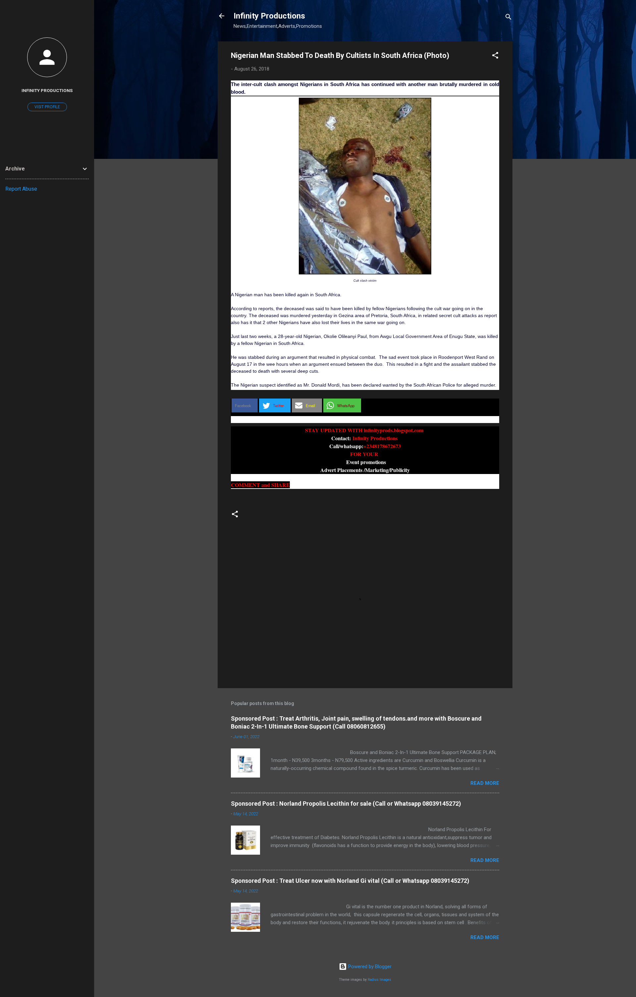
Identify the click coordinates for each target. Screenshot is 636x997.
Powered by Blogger (369, 967)
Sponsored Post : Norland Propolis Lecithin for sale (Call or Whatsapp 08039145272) (346, 803)
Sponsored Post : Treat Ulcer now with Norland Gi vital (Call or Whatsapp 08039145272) (350, 880)
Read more (484, 783)
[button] (495, 56)
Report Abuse (21, 189)
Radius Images (379, 979)
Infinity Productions (269, 16)
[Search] (508, 18)
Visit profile (47, 107)
